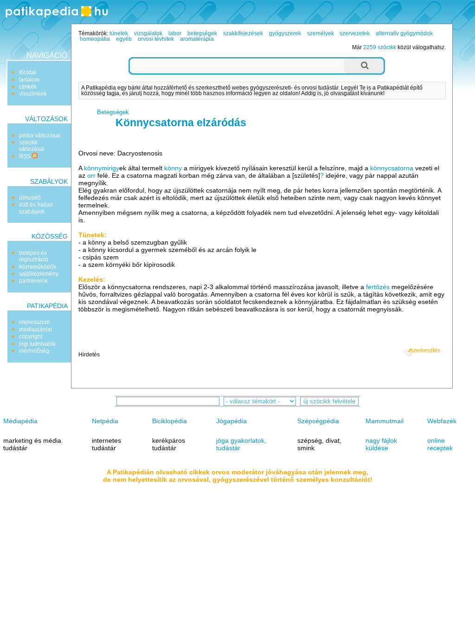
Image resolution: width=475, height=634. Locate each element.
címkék (28, 87)
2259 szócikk (379, 47)
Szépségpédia (318, 421)
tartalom (29, 80)
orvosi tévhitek (156, 39)
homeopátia (95, 39)
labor (174, 33)
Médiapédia (20, 421)
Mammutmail (385, 421)
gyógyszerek (285, 33)
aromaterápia (197, 39)
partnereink (33, 281)
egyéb (124, 39)
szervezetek (355, 33)
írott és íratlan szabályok (36, 207)
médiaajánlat (35, 329)
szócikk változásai (32, 145)
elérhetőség (34, 351)
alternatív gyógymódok (404, 33)
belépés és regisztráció (33, 256)
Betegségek (113, 112)
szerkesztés (425, 350)
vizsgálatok (148, 33)
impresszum (34, 322)
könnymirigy (101, 168)
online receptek (440, 444)
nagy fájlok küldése (381, 444)
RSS (25, 156)
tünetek (118, 33)
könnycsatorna (391, 168)
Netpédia (105, 421)
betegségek (202, 33)
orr (91, 175)
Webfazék (441, 421)
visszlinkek (32, 94)
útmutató (30, 197)
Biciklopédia (169, 421)
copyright (30, 336)
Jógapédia (231, 421)
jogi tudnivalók (37, 344)
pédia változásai (39, 135)
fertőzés (378, 287)
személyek (320, 33)
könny (173, 168)
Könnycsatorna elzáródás (181, 122)
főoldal (27, 72)
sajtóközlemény (38, 274)
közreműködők (37, 267)
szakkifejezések (243, 33)
